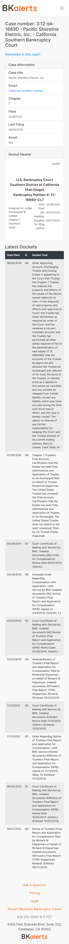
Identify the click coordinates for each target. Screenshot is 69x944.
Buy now (19, 460)
